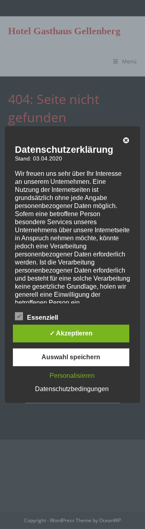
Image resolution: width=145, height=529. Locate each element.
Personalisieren (72, 375)
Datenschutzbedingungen (72, 388)
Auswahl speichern (70, 357)
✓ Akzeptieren (71, 333)
